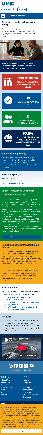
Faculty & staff (28, 382)
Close (22, 431)
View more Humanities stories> (13, 183)
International (28, 390)
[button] (15, 9)
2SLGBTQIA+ (27, 392)
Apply (3, 9)
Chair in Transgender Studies (14, 309)
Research (4, 385)
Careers (4, 392)
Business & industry (30, 394)
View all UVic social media (21, 370)
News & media (6, 387)
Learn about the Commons (21, 237)
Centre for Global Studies (13, 300)
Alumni (25, 385)
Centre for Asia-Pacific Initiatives (16, 297)
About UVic (5, 380)
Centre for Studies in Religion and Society (19, 307)
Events (3, 390)
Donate (4, 394)
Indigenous (27, 387)
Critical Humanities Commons (16, 199)
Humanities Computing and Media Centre (20, 251)
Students (26, 380)
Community (27, 397)
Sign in (23, 9)
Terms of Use (24, 422)
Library (8, 9)
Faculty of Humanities (16, 16)
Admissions (5, 382)
